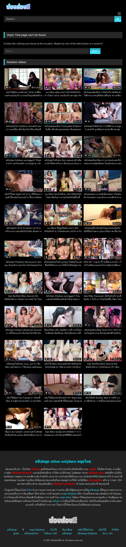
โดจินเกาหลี (50, 533)
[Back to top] (116, 538)
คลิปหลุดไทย (31, 533)
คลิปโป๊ (102, 529)
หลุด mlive (65, 497)
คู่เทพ (16, 533)
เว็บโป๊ (53, 529)
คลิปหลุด (94, 490)
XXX (29, 490)
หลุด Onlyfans (69, 493)
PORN (115, 529)
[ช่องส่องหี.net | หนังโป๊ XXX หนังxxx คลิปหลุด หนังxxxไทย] (63, 6)
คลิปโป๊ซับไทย (85, 529)
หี (23, 529)
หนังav (56, 501)
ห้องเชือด (67, 529)
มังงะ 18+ (108, 533)
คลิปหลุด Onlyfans (87, 533)
